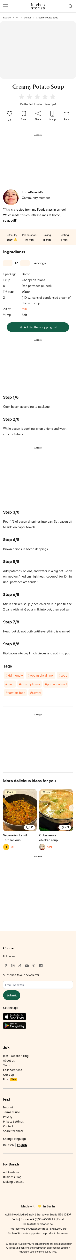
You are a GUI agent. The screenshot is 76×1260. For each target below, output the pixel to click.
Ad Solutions (11, 1172)
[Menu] (5, 6)
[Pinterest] (34, 965)
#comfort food (15, 692)
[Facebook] (6, 965)
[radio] (22, 97)
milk (24, 309)
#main (9, 684)
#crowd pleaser (29, 684)
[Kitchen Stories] (38, 6)
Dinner (27, 17)
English (22, 1145)
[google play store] (38, 1026)
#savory (35, 692)
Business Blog (12, 1177)
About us (9, 1060)
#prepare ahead (56, 684)
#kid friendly (14, 675)
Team (6, 1065)
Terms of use (11, 1112)
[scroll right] (72, 807)
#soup (62, 675)
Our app (8, 1074)
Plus (9, 1079)
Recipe (7, 17)
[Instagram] (13, 965)
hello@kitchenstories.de (38, 1224)
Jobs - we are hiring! (16, 1056)
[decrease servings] (7, 263)
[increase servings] (25, 263)
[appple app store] (38, 1017)
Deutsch (8, 1145)
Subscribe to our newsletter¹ (21, 975)
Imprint (8, 1107)
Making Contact (13, 1182)
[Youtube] (27, 965)
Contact (8, 1126)
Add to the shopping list (40, 327)
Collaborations (12, 1070)
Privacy (7, 1117)
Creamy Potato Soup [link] (47, 17)
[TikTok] (20, 965)
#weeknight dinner (40, 675)
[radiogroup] (38, 97)
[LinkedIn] (41, 965)
